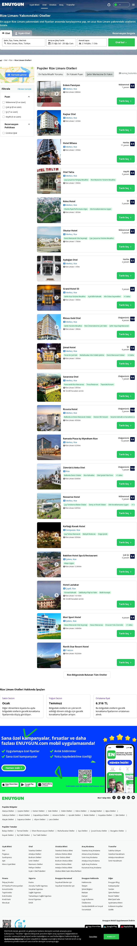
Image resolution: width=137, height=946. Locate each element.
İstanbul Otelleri (35, 850)
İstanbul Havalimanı (116, 854)
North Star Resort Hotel (76, 646)
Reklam (85, 892)
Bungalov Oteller (117, 831)
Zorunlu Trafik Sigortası (38, 886)
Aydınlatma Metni (115, 902)
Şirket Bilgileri (87, 889)
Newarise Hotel (71, 496)
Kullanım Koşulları (115, 906)
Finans (5, 878)
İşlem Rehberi (113, 892)
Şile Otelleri (120, 815)
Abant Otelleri (24, 815)
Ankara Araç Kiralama (90, 854)
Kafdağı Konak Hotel (74, 526)
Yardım (111, 889)
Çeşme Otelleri (23, 811)
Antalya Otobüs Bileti (63, 867)
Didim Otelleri (66, 811)
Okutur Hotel (70, 230)
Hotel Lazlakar (71, 584)
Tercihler (93, 936)
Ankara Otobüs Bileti (63, 854)
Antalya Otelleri (35, 854)
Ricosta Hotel (70, 409)
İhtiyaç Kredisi (8, 882)
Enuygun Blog (113, 882)
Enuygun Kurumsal (63, 878)
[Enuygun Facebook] (114, 798)
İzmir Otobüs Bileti (62, 857)
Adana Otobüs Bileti (63, 864)
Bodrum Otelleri (35, 857)
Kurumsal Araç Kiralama (91, 867)
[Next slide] (56, 94)
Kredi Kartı (6, 899)
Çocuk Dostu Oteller (99, 831)
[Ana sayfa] (1, 60)
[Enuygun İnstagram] (118, 798)
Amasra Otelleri (58, 815)
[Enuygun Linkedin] (128, 798)
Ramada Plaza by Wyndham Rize (80, 438)
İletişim (84, 886)
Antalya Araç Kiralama (91, 860)
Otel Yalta (68, 172)
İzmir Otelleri (34, 860)
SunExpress (7, 857)
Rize (10, 60)
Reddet (44, 939)
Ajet (3, 860)
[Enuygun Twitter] (123, 798)
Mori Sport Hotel (72, 617)
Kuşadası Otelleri (105, 815)
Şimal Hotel (69, 347)
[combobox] (25, 43)
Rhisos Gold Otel (72, 318)
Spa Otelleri (82, 831)
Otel (5, 60)
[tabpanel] (68, 43)
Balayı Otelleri (7, 831)
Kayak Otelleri (8, 835)
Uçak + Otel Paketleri (37, 871)
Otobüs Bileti (61, 846)
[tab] (6, 33)
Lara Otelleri (54, 819)
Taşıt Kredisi (7, 892)
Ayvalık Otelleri (74, 815)
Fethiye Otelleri (35, 867)
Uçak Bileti (7, 846)
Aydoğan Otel (70, 259)
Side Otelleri (53, 811)
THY (3, 850)
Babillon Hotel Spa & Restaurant (80, 555)
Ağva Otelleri (110, 811)
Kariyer (85, 896)
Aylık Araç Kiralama (89, 864)
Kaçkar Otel (69, 114)
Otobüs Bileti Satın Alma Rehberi (68, 871)
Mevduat (5, 902)
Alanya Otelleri (8, 811)
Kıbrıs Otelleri (81, 811)
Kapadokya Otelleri (41, 815)
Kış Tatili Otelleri (23, 835)
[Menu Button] (121, 4)
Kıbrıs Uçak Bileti (8, 864)
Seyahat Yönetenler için (65, 886)
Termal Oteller (22, 831)
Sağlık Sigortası (35, 892)
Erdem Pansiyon (71, 85)
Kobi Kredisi (7, 896)
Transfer (112, 846)
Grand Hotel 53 (71, 288)
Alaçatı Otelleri (8, 819)
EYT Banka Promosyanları (12, 886)
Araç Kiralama (88, 846)
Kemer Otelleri (38, 811)
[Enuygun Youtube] (133, 798)
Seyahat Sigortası (36, 889)
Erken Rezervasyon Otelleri (43, 831)
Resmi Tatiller (113, 896)
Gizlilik (111, 909)
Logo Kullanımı (87, 899)
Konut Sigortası (35, 899)
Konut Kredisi (7, 889)
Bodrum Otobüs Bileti (63, 860)
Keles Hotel (69, 201)
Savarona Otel (70, 376)
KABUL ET (111, 936)
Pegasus (5, 854)
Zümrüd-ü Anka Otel (74, 467)
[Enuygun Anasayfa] (13, 5)
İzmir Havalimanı (115, 860)
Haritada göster (19, 75)
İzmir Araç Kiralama (89, 857)
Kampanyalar (113, 886)
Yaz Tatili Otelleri (40, 835)
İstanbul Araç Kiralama (91, 850)
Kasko (31, 882)
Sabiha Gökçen (114, 850)
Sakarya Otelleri (8, 815)
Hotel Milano (70, 143)
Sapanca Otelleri (24, 819)
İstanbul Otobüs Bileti (64, 850)
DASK (31, 902)
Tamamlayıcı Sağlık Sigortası (40, 896)
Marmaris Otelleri (36, 864)
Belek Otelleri (89, 815)
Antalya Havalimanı (116, 857)
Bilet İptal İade (114, 899)
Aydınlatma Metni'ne (13, 939)
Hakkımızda (86, 882)
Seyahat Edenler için (63, 882)
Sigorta (32, 878)
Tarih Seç (124, 101)
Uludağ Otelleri (96, 811)
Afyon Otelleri (39, 819)
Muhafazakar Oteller (66, 831)
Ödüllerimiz (86, 902)
